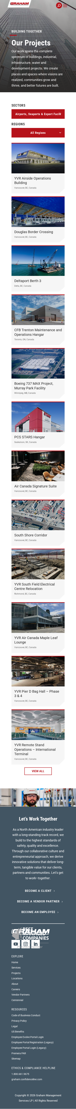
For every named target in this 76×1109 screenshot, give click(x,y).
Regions (18, 124)
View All (38, 771)
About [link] (14, 983)
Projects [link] (16, 973)
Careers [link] (15, 989)
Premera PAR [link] (18, 1053)
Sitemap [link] (16, 1058)
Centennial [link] (17, 1000)
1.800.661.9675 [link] (20, 1074)
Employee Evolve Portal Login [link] (27, 1037)
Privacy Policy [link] (19, 1020)
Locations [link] (16, 978)
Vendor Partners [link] (20, 994)
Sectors (18, 105)
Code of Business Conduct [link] (25, 1015)
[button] (65, 9)
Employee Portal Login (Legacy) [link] (28, 1047)
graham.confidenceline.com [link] (26, 1079)
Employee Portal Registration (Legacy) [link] (32, 1042)
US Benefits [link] (17, 1031)
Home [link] (14, 962)
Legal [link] (14, 1026)
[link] (31, 7)
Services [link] (16, 967)
